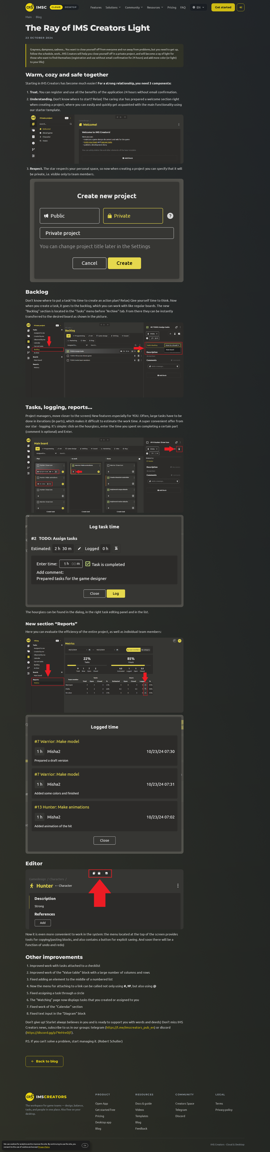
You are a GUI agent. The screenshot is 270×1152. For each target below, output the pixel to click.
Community (132, 7)
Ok (85, 1145)
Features (96, 7)
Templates (141, 1116)
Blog (39, 17)
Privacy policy (223, 1109)
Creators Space (184, 1103)
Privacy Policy (44, 1146)
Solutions (112, 7)
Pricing (172, 7)
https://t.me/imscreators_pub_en (130, 1027)
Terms (219, 1103)
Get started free (105, 1109)
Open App (101, 1103)
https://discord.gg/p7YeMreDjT (49, 1032)
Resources (153, 7)
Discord (180, 1116)
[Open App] (240, 7)
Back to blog (47, 1061)
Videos (139, 1109)
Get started (223, 7)
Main (29, 17)
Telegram (181, 1109)
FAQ (183, 7)
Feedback (141, 1128)
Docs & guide (143, 1103)
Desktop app (103, 1122)
